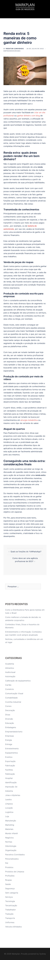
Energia (8, 740)
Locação (9, 808)
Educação (9, 723)
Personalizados (12, 859)
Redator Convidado (15, 48)
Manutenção (10, 820)
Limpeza (9, 804)
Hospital (9, 778)
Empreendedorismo (11, 51)
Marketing (9, 825)
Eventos (8, 757)
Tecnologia (10, 901)
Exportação (10, 761)
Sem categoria (11, 893)
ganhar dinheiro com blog (28, 115)
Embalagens (10, 727)
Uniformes (9, 922)
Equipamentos (11, 753)
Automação (10, 676)
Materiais (9, 829)
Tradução (9, 914)
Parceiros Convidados (15, 854)
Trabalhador (10, 909)
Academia (9, 664)
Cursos (8, 706)
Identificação (11, 782)
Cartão (8, 685)
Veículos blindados (13, 927)
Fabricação (10, 765)
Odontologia (10, 846)
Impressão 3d (11, 787)
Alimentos (9, 668)
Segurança (10, 888)
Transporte (10, 918)
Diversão (9, 719)
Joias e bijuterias (12, 795)
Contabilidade (11, 698)
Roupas (8, 880)
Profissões (9, 876)
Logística (9, 812)
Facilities (9, 770)
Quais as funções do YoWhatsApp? (26, 551)
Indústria (9, 791)
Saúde (8, 884)
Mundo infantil (11, 833)
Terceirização (11, 905)
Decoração (10, 710)
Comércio (9, 689)
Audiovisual (10, 672)
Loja (7, 816)
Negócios (9, 837)
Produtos (9, 867)
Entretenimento (12, 748)
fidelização (10, 774)
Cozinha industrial (13, 702)
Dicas (7, 714)
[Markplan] (25, 6)
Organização (10, 850)
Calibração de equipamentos (18, 681)
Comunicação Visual (14, 693)
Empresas (9, 736)
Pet (6, 863)
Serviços (9, 897)
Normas (8, 842)
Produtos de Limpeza (14, 871)
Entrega (8, 744)
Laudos (8, 799)
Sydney (42, 954)
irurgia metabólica (29, 420)
